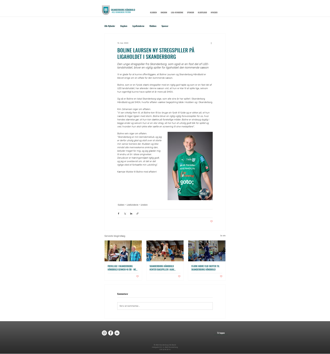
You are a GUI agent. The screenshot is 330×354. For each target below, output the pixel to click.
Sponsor (165, 26)
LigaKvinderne (138, 26)
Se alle (223, 236)
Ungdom (123, 26)
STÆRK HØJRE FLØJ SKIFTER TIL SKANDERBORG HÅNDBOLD (205, 267)
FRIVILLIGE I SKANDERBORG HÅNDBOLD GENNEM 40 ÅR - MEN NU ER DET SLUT (122, 267)
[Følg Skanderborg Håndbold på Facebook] (110, 332)
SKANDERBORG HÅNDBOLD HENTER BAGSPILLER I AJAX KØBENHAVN (162, 267)
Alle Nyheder (109, 26)
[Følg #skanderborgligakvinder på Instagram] (104, 332)
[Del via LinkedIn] (131, 213)
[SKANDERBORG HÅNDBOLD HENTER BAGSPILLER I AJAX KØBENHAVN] (165, 250)
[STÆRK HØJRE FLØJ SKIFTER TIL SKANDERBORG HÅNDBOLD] (206, 250)
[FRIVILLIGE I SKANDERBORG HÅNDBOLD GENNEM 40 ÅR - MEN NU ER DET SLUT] (123, 250)
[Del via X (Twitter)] (125, 213)
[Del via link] (137, 213)
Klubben (153, 26)
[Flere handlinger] (211, 43)
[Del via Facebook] (118, 213)
